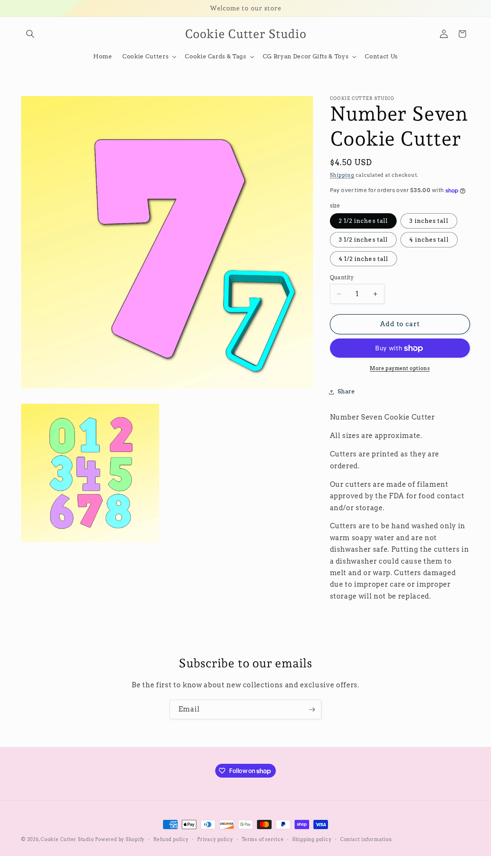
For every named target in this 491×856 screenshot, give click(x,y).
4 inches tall (428, 240)
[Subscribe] (312, 710)
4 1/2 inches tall (364, 258)
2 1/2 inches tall (363, 221)
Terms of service (262, 839)
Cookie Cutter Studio (67, 839)
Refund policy (171, 839)
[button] (30, 34)
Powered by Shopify (120, 839)
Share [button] (346, 391)
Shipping (342, 175)
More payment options (400, 368)
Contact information (366, 839)
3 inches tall (428, 221)
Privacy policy (215, 839)
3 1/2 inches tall (363, 240)
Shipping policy (312, 839)
